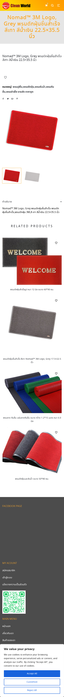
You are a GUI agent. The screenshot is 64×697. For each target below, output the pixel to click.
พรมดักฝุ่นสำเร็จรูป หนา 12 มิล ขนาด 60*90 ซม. (32, 289)
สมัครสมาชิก (8, 570)
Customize (32, 682)
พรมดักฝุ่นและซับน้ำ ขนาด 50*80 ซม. (32, 478)
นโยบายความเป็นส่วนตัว (14, 584)
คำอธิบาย (7, 202)
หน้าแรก (6, 626)
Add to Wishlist (5, 77)
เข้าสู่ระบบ (7, 577)
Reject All (32, 690)
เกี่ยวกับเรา (8, 633)
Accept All (32, 673)
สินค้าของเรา (8, 640)
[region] (32, 670)
